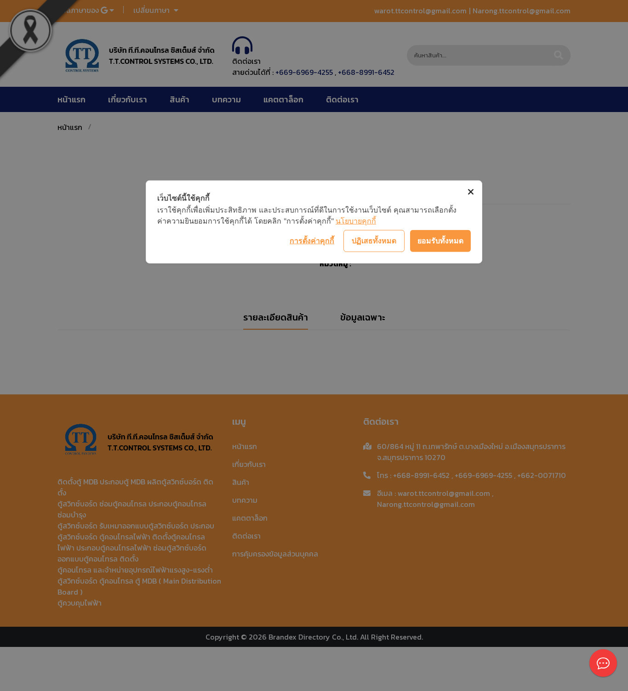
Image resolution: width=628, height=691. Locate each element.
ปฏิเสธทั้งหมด (374, 240)
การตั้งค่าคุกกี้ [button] (312, 240)
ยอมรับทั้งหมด (440, 240)
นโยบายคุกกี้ (356, 220)
